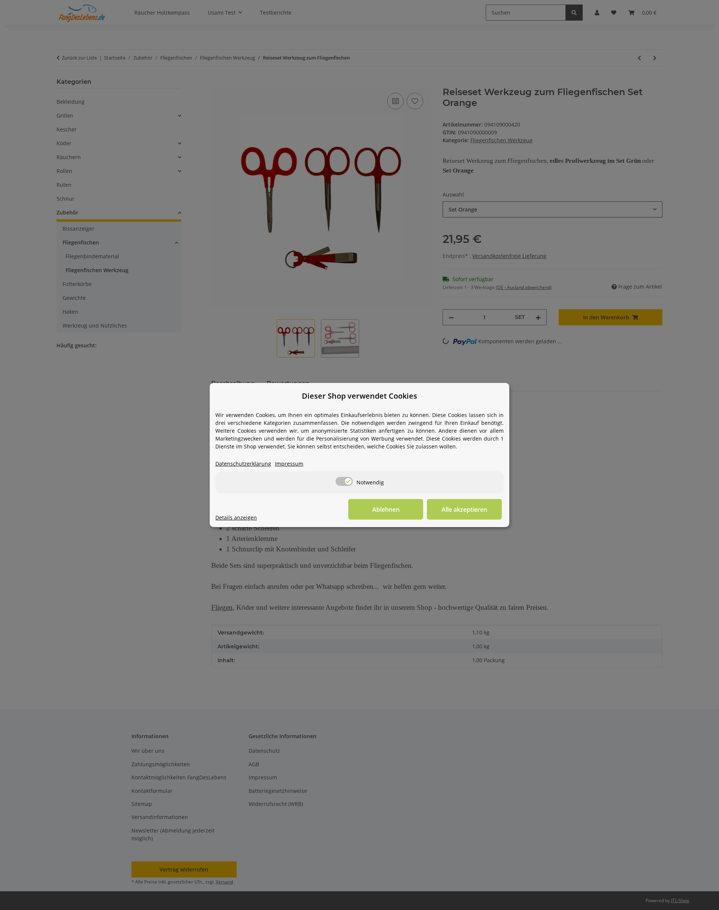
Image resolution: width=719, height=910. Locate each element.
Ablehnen (386, 509)
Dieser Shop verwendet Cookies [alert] (359, 396)
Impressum (289, 463)
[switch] (344, 481)
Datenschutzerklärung (243, 463)
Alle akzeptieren (464, 509)
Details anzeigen (236, 517)
